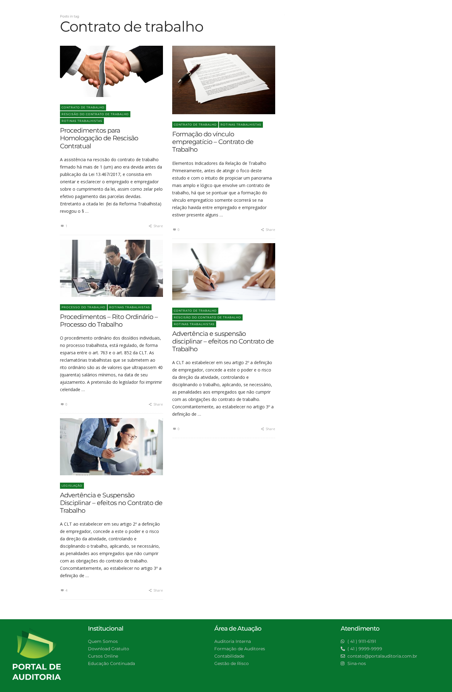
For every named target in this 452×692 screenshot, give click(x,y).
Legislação (71, 485)
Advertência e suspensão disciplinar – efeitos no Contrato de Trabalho (223, 341)
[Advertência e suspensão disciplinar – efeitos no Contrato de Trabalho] (214, 272)
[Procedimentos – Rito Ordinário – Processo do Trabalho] (102, 268)
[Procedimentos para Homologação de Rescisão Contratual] (102, 71)
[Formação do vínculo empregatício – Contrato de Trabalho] (214, 80)
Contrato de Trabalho (83, 107)
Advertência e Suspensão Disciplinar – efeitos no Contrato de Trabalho (111, 502)
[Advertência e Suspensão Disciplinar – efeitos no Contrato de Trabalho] (102, 447)
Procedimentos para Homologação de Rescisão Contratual (99, 138)
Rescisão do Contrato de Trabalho (95, 114)
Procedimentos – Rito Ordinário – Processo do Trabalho (109, 320)
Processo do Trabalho (83, 307)
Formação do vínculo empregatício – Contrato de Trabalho (212, 141)
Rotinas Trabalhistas (81, 120)
